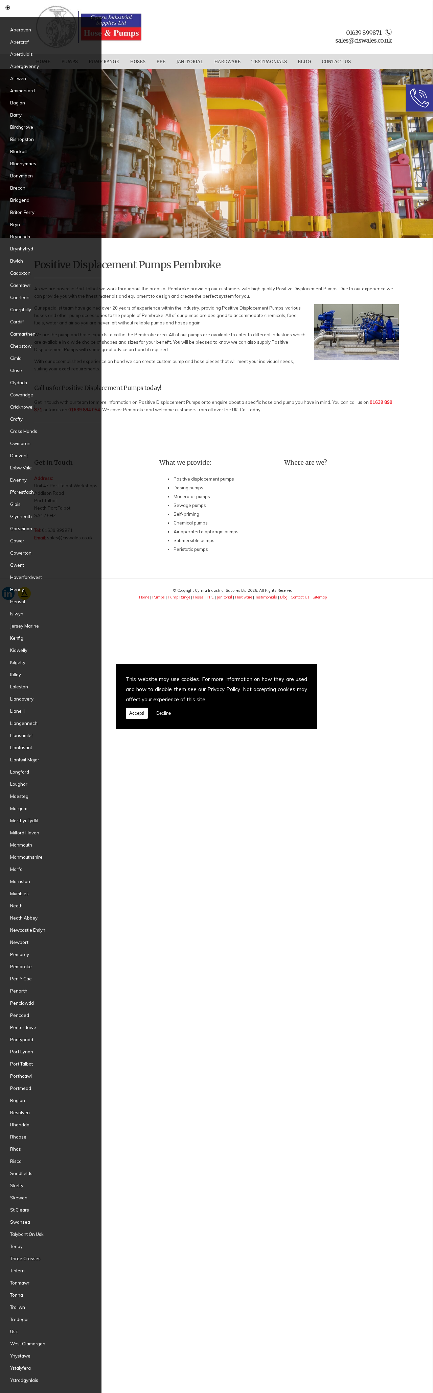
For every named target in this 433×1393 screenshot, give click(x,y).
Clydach (18, 382)
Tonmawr (19, 1283)
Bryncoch (20, 236)
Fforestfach (22, 492)
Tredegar (19, 1319)
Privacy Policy (223, 689)
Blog (304, 62)
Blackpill (18, 151)
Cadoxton (20, 273)
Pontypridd (21, 1039)
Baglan (17, 102)
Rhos (15, 1149)
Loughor (18, 784)
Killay (15, 674)
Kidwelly (18, 650)
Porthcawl (21, 1076)
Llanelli (17, 711)
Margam (18, 808)
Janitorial (189, 62)
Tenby (16, 1246)
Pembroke (21, 966)
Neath (16, 905)
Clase (16, 370)
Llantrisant (21, 747)
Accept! (136, 713)
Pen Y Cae (21, 978)
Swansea (20, 1222)
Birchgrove (21, 127)
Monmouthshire (26, 857)
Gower (17, 540)
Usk (14, 1331)
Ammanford (22, 90)
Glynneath (21, 516)
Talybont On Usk (27, 1234)
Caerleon (19, 297)
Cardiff (17, 321)
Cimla (16, 358)
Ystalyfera (20, 1368)
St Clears (19, 1210)
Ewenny (18, 480)
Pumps (158, 597)
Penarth (18, 991)
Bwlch (16, 261)
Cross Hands (23, 431)
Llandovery (21, 699)
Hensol (17, 601)
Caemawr (20, 285)
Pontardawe (23, 1027)
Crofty (16, 419)
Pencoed (19, 1015)
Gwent (17, 565)
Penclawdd (22, 1003)
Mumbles (19, 893)
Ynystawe (20, 1356)
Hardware (227, 62)
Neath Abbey (24, 918)
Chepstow (20, 346)
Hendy (17, 589)
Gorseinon (21, 528)
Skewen (18, 1197)
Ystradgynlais (24, 1380)
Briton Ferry (22, 212)
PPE (160, 62)
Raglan (17, 1100)
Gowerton (20, 553)
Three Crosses (25, 1258)
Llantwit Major (24, 759)
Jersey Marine (24, 626)
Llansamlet (21, 735)
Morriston (20, 881)
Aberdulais (21, 54)
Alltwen (18, 78)
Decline (163, 713)
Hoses (137, 62)
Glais (15, 504)
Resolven (20, 1112)
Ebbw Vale (21, 467)
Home (144, 597)
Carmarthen (23, 334)
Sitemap (320, 597)
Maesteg (19, 796)
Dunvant (19, 455)
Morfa (16, 869)
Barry (16, 115)
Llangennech (24, 723)
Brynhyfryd (21, 248)
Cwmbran (20, 443)
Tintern (17, 1270)
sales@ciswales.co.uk (363, 40)
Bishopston (22, 139)
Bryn (15, 224)
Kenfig (16, 638)
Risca (16, 1161)
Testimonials (269, 62)
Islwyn (16, 613)
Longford (19, 772)
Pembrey (19, 954)
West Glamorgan (27, 1343)
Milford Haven (24, 832)
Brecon (17, 188)
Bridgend (19, 200)
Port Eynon (21, 1051)
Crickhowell (22, 407)
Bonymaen (21, 175)
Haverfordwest (26, 577)
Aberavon (20, 29)
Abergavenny (24, 66)
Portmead (20, 1088)
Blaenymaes (23, 163)
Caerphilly (20, 309)
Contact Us (336, 62)
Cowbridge (21, 394)
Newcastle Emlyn (27, 930)
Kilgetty (17, 662)
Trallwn (17, 1307)
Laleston (19, 686)
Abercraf (19, 42)
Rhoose (18, 1137)
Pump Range (104, 62)
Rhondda (19, 1124)
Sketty (16, 1185)
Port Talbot (21, 1064)
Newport (19, 942)
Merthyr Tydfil (24, 820)
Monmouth (21, 845)
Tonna (16, 1295)
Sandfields (21, 1173)
